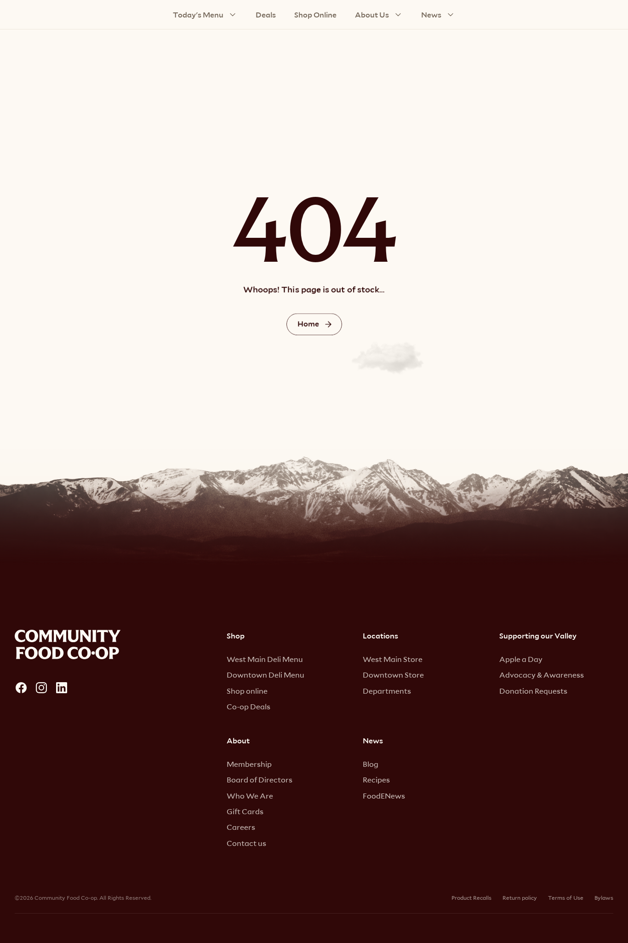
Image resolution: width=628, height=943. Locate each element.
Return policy (519, 897)
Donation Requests (533, 691)
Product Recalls (471, 897)
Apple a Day (520, 659)
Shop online (247, 691)
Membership (249, 764)
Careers (241, 827)
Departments (387, 691)
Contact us (246, 843)
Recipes (376, 779)
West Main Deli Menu (265, 659)
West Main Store (392, 659)
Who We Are (250, 795)
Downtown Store (393, 674)
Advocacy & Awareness (541, 674)
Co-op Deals (248, 706)
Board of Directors (259, 779)
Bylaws (603, 897)
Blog (370, 764)
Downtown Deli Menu (265, 674)
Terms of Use (565, 897)
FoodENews (384, 795)
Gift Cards (245, 811)
